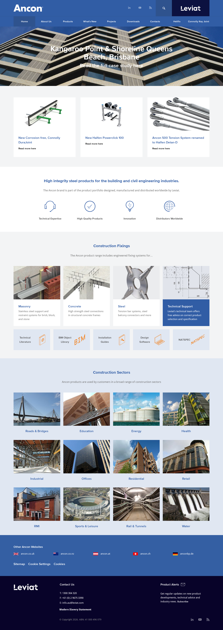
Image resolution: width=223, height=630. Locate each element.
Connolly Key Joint (198, 21)
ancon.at (105, 553)
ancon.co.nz (67, 553)
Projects (111, 21)
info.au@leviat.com (73, 602)
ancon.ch (145, 553)
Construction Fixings (111, 246)
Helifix (176, 21)
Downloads (133, 21)
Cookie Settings (39, 564)
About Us (46, 21)
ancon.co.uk (27, 553)
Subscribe (182, 601)
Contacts (155, 21)
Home (24, 21)
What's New (89, 21)
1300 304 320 (69, 593)
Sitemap (19, 564)
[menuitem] (129, 8)
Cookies (59, 564)
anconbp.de (186, 553)
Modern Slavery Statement (75, 609)
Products (68, 21)
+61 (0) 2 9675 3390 (72, 597)
